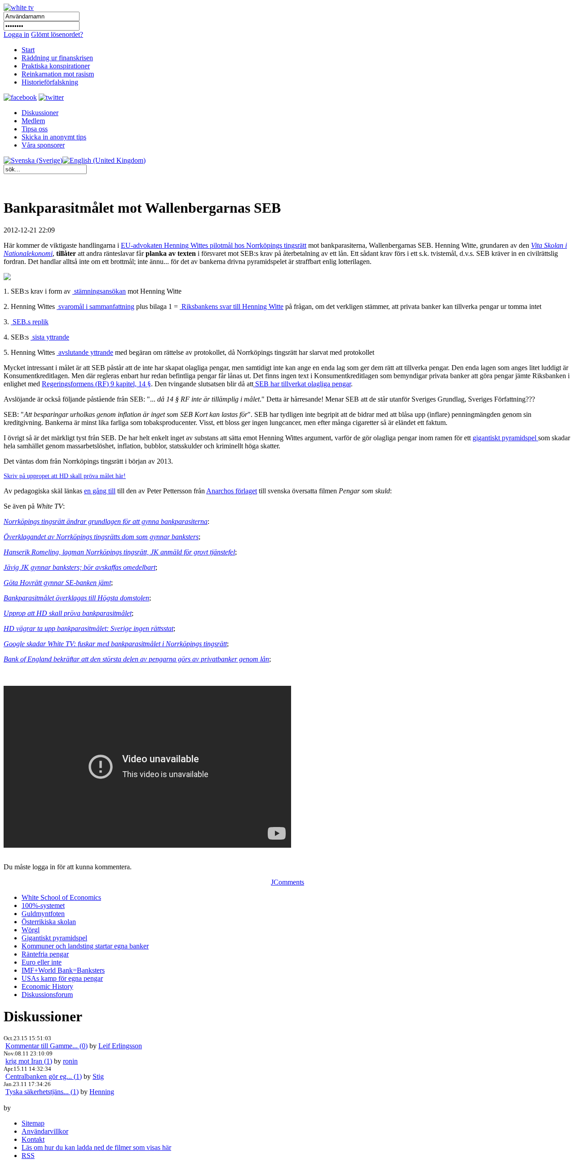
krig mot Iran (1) (28, 1061)
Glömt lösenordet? (57, 34)
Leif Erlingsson (120, 1046)
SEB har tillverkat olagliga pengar (302, 384)
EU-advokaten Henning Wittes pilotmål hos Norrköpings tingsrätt (213, 245)
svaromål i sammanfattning (95, 306)
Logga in (16, 34)
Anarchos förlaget (231, 491)
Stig (98, 1076)
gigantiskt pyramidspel (505, 438)
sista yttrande (50, 337)
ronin (70, 1061)
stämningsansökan (99, 291)
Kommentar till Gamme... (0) (46, 1046)
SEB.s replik (30, 322)
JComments (287, 882)
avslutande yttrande (85, 352)
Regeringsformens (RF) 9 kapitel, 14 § (96, 384)
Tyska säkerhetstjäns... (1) (42, 1091)
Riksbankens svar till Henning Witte (231, 306)
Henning (101, 1091)
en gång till (99, 491)
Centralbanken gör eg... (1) (43, 1076)
